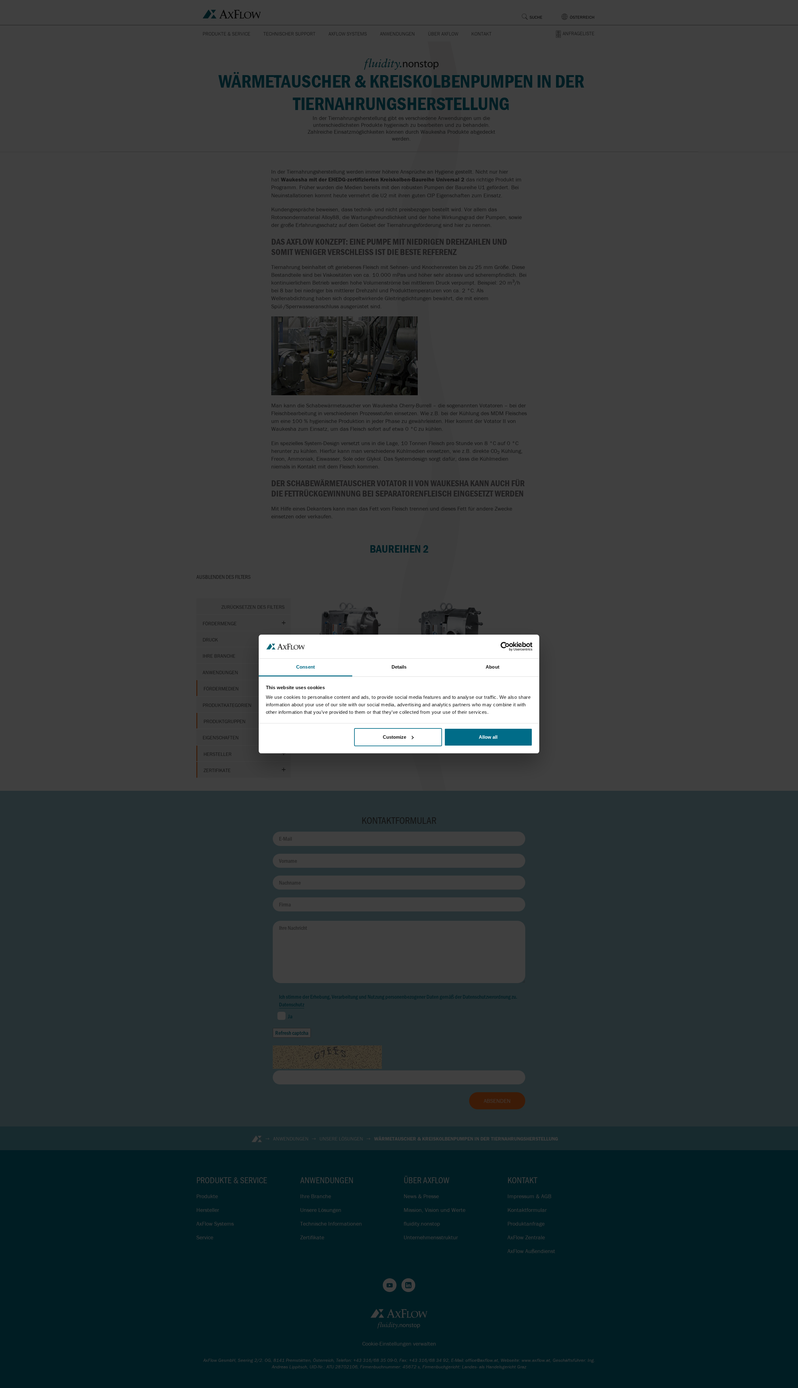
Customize (394, 737)
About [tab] (492, 667)
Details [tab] (399, 667)
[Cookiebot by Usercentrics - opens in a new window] (505, 646)
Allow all (488, 737)
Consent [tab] (305, 667)
